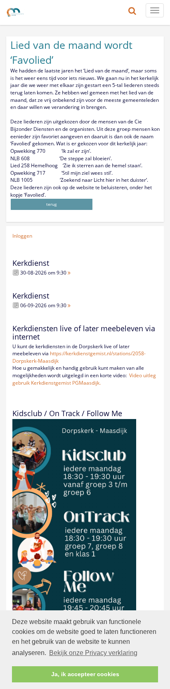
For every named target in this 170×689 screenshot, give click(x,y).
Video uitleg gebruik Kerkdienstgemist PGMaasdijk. (84, 379)
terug (51, 204)
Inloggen (22, 235)
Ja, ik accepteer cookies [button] (85, 674)
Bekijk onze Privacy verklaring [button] (93, 652)
